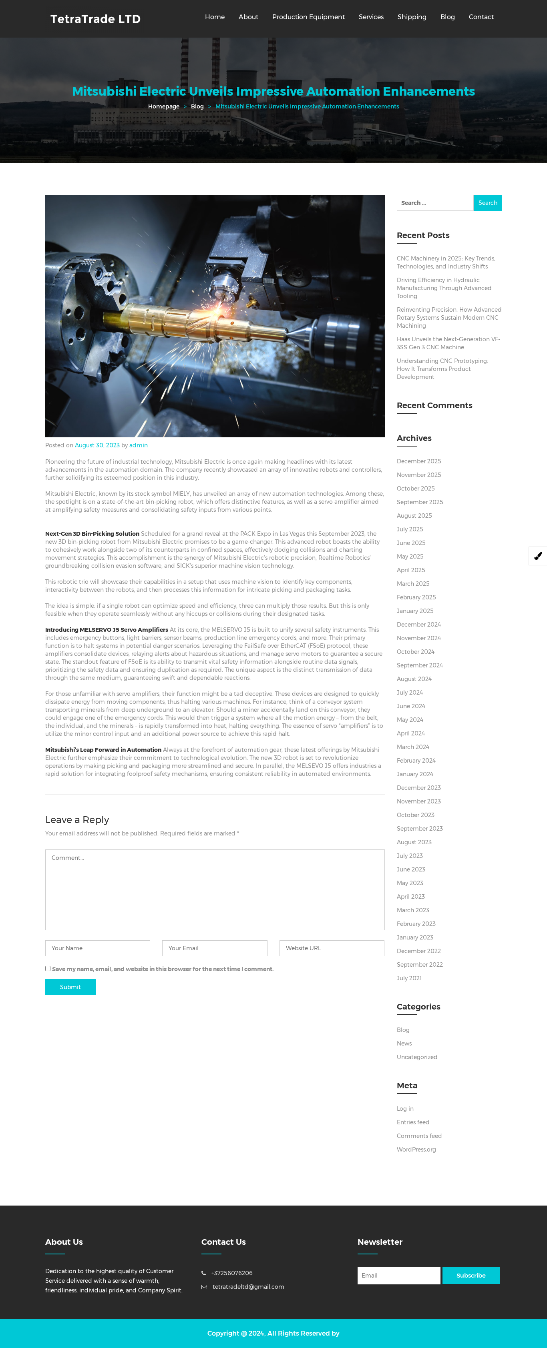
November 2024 (419, 638)
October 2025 (416, 488)
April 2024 (411, 733)
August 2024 (414, 679)
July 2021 (409, 978)
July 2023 (410, 855)
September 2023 (420, 828)
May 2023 (410, 883)
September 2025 (420, 502)
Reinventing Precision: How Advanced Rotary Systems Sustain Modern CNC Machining (449, 317)
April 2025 (411, 570)
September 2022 (420, 964)
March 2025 (413, 583)
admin (138, 445)
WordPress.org (416, 1149)
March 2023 (413, 910)
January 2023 (415, 937)
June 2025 (411, 543)
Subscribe (471, 1275)
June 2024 (411, 706)
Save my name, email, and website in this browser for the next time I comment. (163, 969)
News (404, 1043)
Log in (405, 1108)
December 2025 (419, 461)
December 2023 (419, 787)
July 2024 (410, 692)
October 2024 (415, 651)
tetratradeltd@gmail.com (247, 1286)
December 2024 (419, 624)
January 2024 (415, 774)
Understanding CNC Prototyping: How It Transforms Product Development (442, 369)
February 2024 (416, 760)
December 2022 (419, 951)
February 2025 (416, 597)
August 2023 (414, 842)
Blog (447, 17)
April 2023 (411, 896)
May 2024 (410, 719)
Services (371, 17)
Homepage (163, 106)
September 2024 (420, 665)
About (248, 17)
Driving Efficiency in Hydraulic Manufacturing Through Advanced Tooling (444, 288)
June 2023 (411, 869)
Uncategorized (417, 1057)
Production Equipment (308, 17)
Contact (481, 17)
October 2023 (415, 815)
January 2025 (415, 611)
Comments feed (419, 1136)
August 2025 (414, 515)
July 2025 (410, 529)
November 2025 (419, 475)
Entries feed (413, 1122)
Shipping (412, 17)
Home (215, 17)
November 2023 (419, 801)
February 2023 (416, 923)
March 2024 (413, 747)
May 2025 (410, 556)
